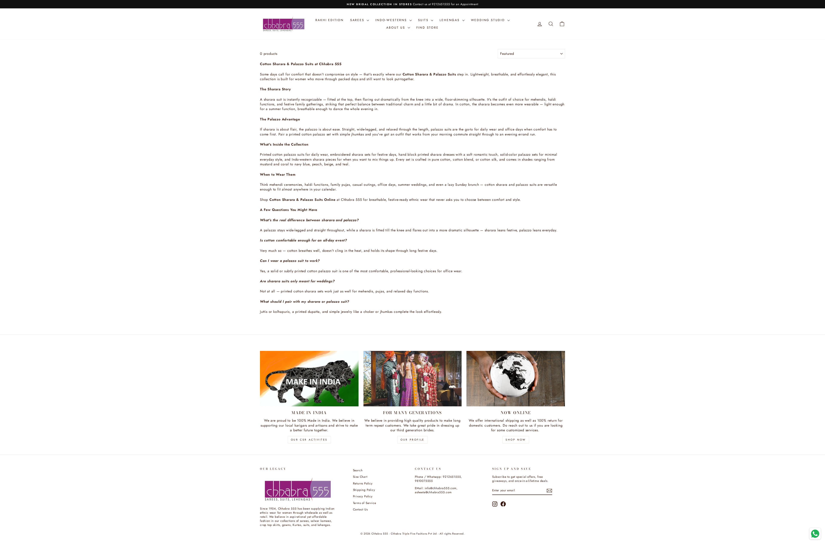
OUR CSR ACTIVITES (309, 440)
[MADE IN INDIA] (309, 378)
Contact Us (360, 509)
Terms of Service (364, 503)
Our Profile (412, 440)
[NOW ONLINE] (515, 378)
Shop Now (516, 440)
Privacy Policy (363, 496)
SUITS (424, 20)
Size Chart (360, 477)
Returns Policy (363, 483)
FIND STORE (427, 27)
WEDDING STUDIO (488, 20)
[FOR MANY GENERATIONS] (412, 378)
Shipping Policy (364, 490)
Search (358, 470)
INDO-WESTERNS (391, 20)
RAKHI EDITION (329, 20)
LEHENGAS (450, 20)
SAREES (358, 20)
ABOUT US (396, 27)
